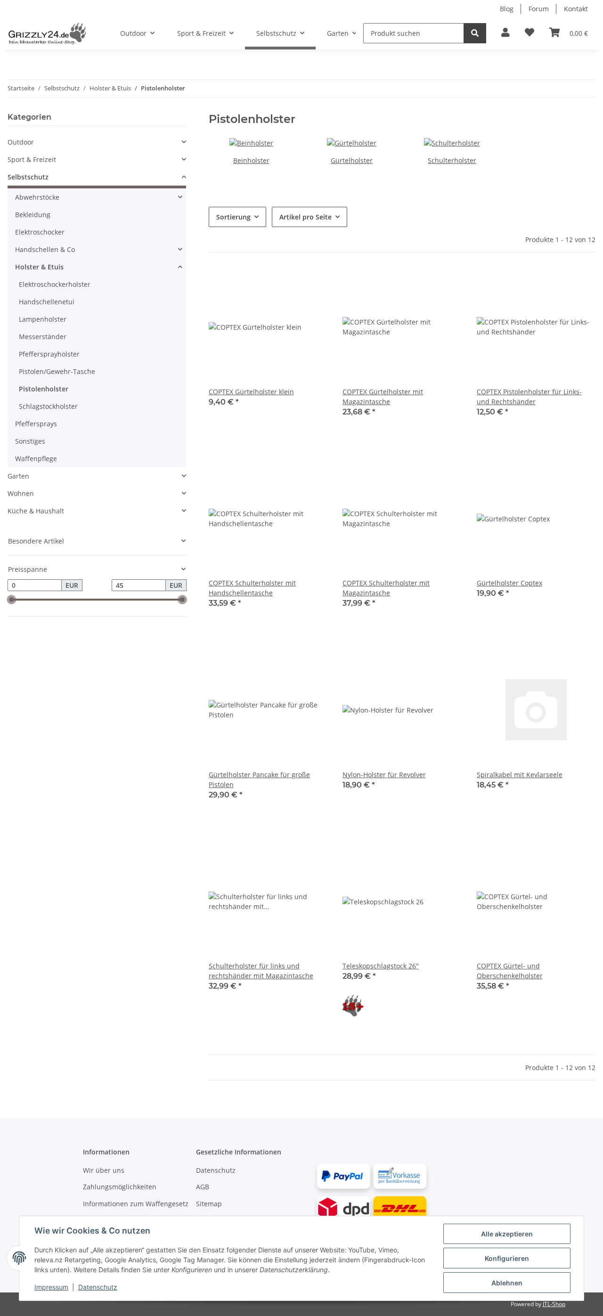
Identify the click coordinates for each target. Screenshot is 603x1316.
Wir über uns (103, 1170)
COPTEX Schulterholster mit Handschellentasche (252, 587)
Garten (18, 475)
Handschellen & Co (45, 249)
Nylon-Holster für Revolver (384, 774)
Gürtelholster (352, 160)
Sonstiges (30, 441)
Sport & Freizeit (32, 159)
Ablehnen (506, 1283)
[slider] (11, 600)
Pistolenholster (43, 388)
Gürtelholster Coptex (509, 582)
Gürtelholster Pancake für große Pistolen (259, 779)
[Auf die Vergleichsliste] (287, 283)
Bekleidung (32, 214)
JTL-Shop (554, 1304)
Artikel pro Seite (305, 216)
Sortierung (233, 216)
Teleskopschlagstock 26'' (380, 965)
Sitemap (209, 1203)
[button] (505, 32)
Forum (539, 8)
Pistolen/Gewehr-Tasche (57, 371)
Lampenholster (42, 319)
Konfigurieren (507, 1258)
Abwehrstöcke (37, 197)
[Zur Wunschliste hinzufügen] (529, 32)
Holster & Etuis (39, 266)
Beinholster (251, 160)
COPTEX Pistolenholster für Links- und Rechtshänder (529, 396)
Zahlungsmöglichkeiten (119, 1186)
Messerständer (42, 336)
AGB (202, 1186)
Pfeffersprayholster (49, 353)
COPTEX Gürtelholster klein (251, 391)
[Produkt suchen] (475, 33)
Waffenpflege (36, 458)
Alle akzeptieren (507, 1234)
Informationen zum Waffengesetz (135, 1203)
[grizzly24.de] (47, 33)
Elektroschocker (40, 231)
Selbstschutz (28, 176)
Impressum (51, 1287)
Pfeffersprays (36, 423)
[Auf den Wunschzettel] (311, 283)
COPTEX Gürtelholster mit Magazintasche (382, 396)
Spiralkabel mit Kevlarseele (519, 774)
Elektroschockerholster (54, 284)
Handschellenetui (46, 301)
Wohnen (21, 493)
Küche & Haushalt (36, 510)
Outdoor (21, 142)
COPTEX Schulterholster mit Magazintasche (386, 587)
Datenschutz (216, 1170)
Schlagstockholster (48, 406)
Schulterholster (452, 160)
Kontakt (576, 8)
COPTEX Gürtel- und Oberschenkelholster (510, 970)
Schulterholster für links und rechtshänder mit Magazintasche (261, 970)
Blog (506, 8)
